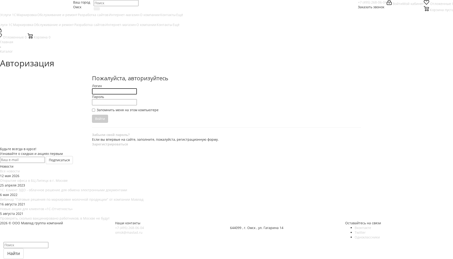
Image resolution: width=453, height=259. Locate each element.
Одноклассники (367, 237)
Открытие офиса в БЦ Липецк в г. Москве (34, 180)
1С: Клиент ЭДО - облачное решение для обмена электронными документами (63, 190)
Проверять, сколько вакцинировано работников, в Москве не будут (55, 218)
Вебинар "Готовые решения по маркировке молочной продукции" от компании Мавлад (71, 199)
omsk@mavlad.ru (129, 232)
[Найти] (97, 8)
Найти (13, 253)
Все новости (10, 171)
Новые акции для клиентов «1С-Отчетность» (36, 209)
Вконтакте (363, 227)
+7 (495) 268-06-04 (372, 2)
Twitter (360, 232)
